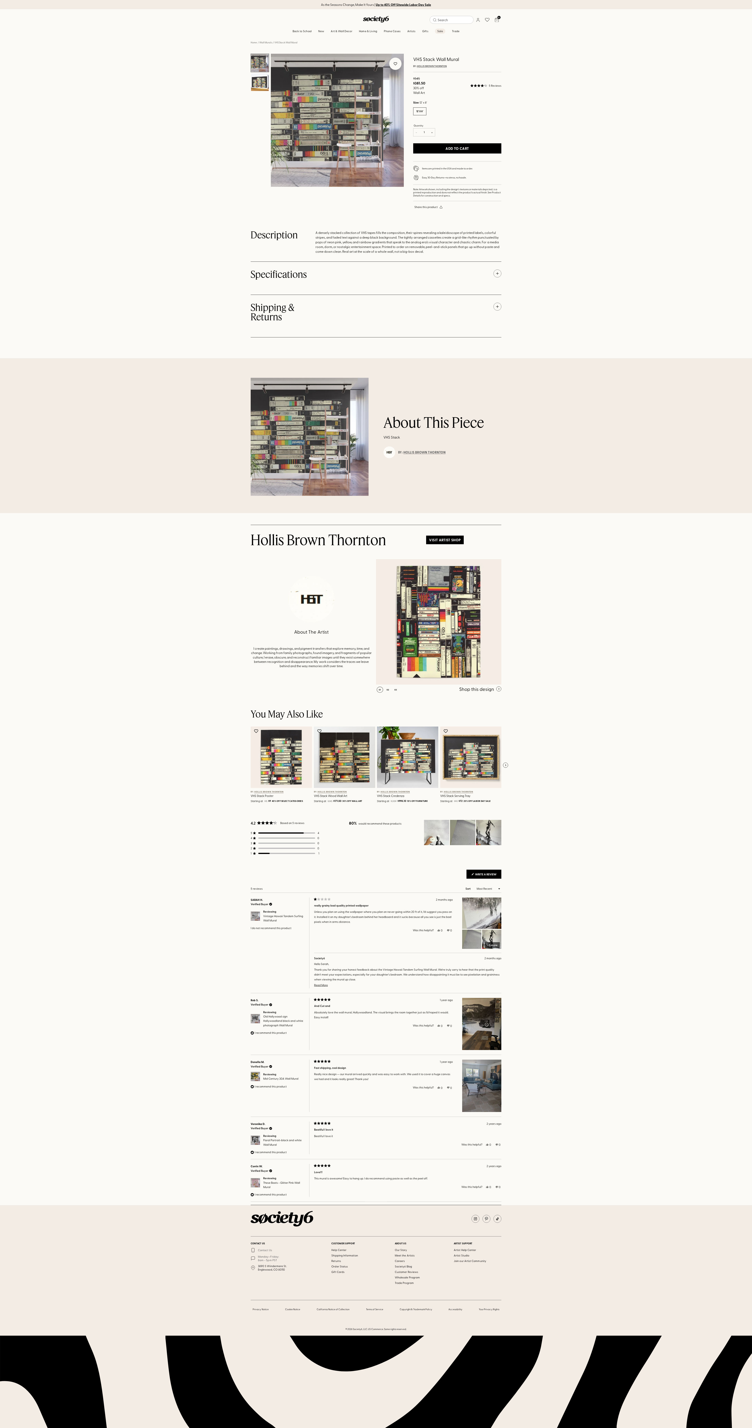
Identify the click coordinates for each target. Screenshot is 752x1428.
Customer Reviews (406, 1272)
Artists (411, 31)
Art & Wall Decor (341, 31)
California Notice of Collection (333, 1309)
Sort (468, 888)
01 (380, 689)
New (321, 31)
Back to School (302, 31)
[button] (485, 85)
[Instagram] (475, 1219)
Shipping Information (344, 1255)
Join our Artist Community (470, 1261)
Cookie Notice (292, 1309)
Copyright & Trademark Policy (416, 1309)
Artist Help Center (465, 1250)
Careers (400, 1261)
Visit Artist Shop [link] (445, 539)
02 (388, 689)
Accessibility (455, 1309)
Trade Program (404, 1283)
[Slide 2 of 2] (260, 82)
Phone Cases (392, 31)
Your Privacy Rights (489, 1309)
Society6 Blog (403, 1266)
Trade (455, 31)
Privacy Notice (261, 1309)
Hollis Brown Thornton (432, 66)
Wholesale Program (407, 1277)
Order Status (339, 1266)
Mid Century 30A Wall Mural (280, 1078)
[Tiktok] (497, 1219)
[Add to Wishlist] (257, 731)
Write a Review (488, 875)
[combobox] (452, 20)
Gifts (425, 31)
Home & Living (368, 31)
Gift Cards (337, 1272)
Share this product (426, 207)
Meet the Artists (405, 1255)
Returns (336, 1261)
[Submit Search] (434, 20)
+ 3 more (492, 945)
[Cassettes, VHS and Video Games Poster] (438, 622)
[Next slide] (505, 765)
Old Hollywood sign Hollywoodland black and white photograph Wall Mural (283, 1021)
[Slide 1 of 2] (260, 63)
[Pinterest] (486, 1219)
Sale (440, 31)
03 (395, 689)
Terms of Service (374, 1309)
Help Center (338, 1250)
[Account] (478, 20)
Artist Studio (461, 1255)
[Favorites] (487, 20)
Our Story (401, 1250)
